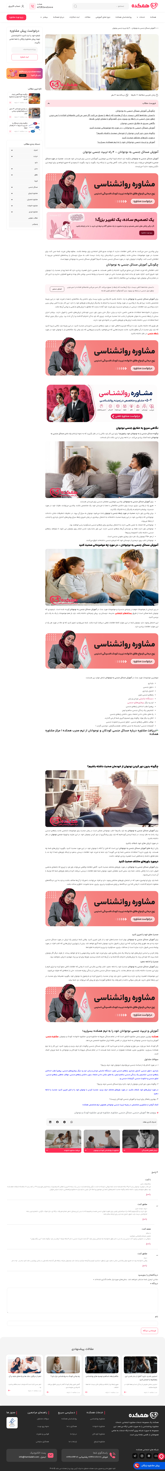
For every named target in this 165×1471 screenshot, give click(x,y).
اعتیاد (36, 150)
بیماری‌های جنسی (135, 702)
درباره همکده (58, 17)
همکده (153, 17)
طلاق (36, 175)
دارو (36, 162)
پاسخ (148, 1194)
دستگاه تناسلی (146, 698)
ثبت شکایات (74, 17)
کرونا (36, 181)
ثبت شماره (24, 57)
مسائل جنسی (125, 1112)
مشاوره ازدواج (33, 193)
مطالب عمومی (33, 218)
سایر (36, 168)
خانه (157, 28)
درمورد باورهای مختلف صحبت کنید (138, 138)
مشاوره (114, 1112)
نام (156, 1317)
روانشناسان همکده (123, 17)
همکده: (39, 4)
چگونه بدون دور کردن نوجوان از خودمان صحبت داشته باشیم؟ (125, 133)
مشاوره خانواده (33, 205)
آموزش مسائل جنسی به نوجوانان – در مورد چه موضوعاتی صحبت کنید (122, 128)
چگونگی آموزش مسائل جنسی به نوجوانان (135, 111)
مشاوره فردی (103, 1112)
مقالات (87, 17)
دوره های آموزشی (103, 17)
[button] (49, 103)
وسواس (35, 224)
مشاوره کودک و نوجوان (85, 1112)
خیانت (35, 156)
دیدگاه (154, 1284)
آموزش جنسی (139, 1112)
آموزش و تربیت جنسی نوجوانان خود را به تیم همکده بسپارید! (126, 142)
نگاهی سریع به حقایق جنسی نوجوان (137, 123)
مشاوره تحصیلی (32, 199)
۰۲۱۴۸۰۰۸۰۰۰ (45, 7)
